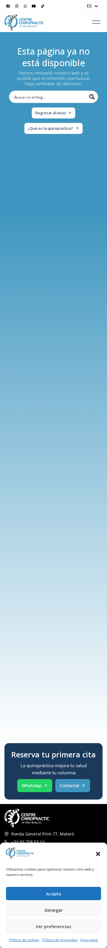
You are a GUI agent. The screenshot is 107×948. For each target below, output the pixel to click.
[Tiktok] (42, 6)
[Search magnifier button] (92, 97)
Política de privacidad (59, 939)
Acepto (53, 894)
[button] (98, 854)
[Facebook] (8, 6)
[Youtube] (33, 6)
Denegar (54, 910)
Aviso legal (89, 939)
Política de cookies (24, 939)
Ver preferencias (53, 926)
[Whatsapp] (25, 6)
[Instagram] (16, 6)
